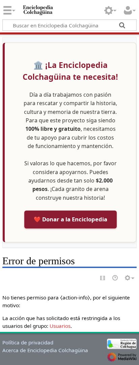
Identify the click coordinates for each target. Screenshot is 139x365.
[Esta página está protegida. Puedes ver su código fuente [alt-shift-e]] (103, 278)
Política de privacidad (27, 342)
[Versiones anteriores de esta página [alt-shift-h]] (115, 278)
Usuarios (60, 325)
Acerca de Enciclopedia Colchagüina (45, 350)
